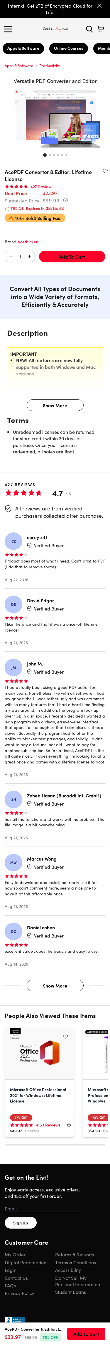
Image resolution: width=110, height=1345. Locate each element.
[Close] (99, 6)
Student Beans (70, 1292)
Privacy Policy (19, 1293)
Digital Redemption (25, 1262)
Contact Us (16, 1278)
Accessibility (68, 1270)
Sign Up (20, 1223)
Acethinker (28, 242)
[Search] (89, 29)
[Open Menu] (9, 29)
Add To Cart (72, 256)
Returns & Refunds (74, 1254)
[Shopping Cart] (100, 29)
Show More (55, 405)
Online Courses (68, 48)
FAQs (10, 1285)
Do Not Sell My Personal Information (77, 1281)
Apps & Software (23, 48)
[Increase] (29, 257)
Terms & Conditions (75, 1262)
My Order (15, 1254)
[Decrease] (11, 257)
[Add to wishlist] (105, 170)
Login (10, 1270)
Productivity (49, 65)
